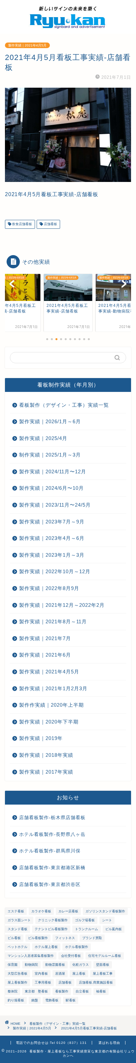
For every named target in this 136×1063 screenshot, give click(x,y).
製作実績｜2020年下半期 (49, 721)
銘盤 (34, 1000)
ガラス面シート (19, 920)
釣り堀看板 (16, 1000)
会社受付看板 (71, 956)
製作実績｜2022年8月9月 (49, 588)
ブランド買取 (92, 938)
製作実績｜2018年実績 (46, 755)
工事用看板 (43, 982)
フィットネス (65, 938)
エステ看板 (16, 911)
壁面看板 (102, 964)
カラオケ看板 (41, 911)
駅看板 (71, 1000)
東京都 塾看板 (36, 991)
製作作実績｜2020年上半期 (51, 705)
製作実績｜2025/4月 (43, 438)
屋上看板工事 (103, 973)
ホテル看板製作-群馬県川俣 (50, 850)
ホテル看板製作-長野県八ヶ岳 (52, 834)
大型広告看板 (17, 973)
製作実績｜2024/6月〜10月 (51, 488)
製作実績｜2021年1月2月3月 (53, 688)
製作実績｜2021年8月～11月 (53, 621)
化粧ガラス (80, 964)
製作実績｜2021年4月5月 (27, 45)
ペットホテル (17, 947)
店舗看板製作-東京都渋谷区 (50, 884)
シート (107, 920)
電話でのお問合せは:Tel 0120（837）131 (51, 1043)
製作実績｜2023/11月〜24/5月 (55, 505)
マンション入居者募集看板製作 (31, 956)
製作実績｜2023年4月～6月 (52, 538)
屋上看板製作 (17, 982)
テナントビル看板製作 (51, 929)
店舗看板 (50, 224)
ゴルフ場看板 (85, 920)
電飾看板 (51, 1000)
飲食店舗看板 (21, 224)
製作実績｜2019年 (41, 738)
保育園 (12, 964)
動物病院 (31, 964)
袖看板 (101, 991)
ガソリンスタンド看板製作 (105, 911)
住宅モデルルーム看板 (104, 956)
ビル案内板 (113, 929)
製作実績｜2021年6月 (45, 655)
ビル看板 (14, 938)
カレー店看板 (68, 911)
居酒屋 (60, 973)
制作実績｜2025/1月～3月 (50, 455)
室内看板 (41, 973)
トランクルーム (86, 929)
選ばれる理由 (109, 1043)
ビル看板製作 (38, 938)
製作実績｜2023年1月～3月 (52, 555)
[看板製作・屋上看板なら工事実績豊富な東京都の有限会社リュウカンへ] (68, 28)
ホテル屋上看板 (46, 947)
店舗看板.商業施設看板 (96, 982)
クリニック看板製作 (53, 920)
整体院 (12, 991)
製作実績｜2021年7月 (45, 638)
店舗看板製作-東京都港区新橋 (52, 867)
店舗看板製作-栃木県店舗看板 (52, 817)
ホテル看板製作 (76, 947)
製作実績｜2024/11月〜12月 (52, 471)
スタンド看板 (17, 929)
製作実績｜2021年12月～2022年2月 (62, 605)
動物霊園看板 (55, 964)
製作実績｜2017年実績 (46, 772)
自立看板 (82, 991)
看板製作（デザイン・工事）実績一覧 (64, 405)
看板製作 (61, 991)
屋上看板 (78, 973)
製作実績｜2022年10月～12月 (54, 571)
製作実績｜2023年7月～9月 (52, 521)
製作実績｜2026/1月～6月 (50, 421)
